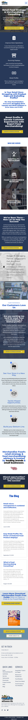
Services (5, 676)
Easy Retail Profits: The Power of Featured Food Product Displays (13, 535)
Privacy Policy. (14, 719)
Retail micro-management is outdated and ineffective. (14, 505)
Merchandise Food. (20, 717)
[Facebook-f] (2, 710)
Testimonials (6, 678)
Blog (4, 686)
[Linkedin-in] (5, 710)
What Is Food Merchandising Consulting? (9, 564)
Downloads (6, 680)
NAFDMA (5, 674)
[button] (26, 3)
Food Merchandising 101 (8, 671)
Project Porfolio (7, 682)
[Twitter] (7, 710)
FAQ (4, 684)
